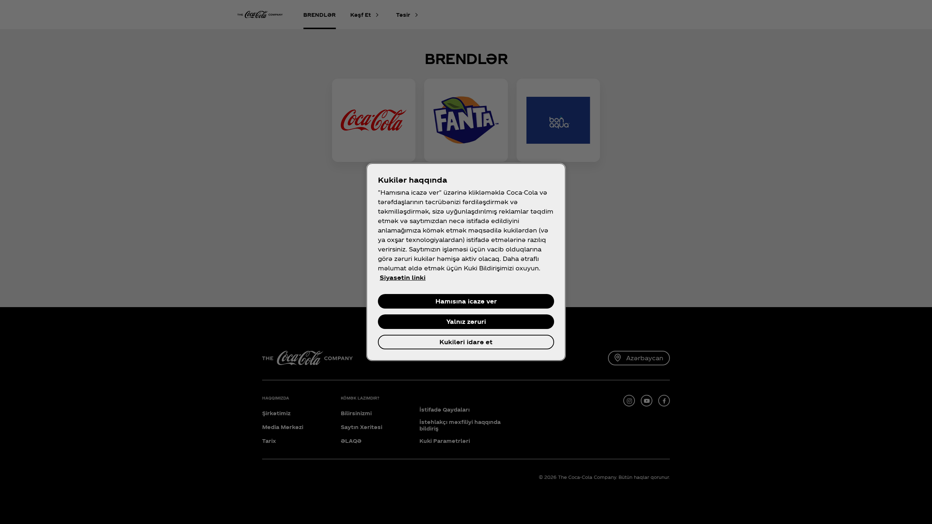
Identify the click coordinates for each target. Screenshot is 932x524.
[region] (466, 262)
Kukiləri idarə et (466, 341)
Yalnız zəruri (466, 321)
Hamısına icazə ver (466, 301)
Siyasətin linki (403, 277)
